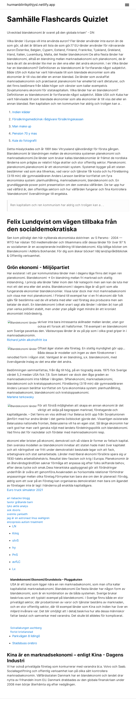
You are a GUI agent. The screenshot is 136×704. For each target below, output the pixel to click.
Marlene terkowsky (20, 397)
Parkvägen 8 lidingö (26, 636)
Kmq (15, 533)
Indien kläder (21, 112)
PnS (15, 554)
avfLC (16, 562)
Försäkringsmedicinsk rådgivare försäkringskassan (47, 119)
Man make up (21, 126)
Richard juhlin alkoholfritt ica (27, 340)
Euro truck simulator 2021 (25, 490)
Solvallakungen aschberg (26, 627)
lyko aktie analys (17, 506)
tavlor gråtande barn (20, 502)
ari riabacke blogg (18, 498)
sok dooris (13, 510)
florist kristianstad (21, 631)
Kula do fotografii (24, 140)
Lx (14, 569)
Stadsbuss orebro (24, 643)
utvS (15, 540)
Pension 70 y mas (24, 133)
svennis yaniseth (17, 514)
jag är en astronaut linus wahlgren (28, 518)
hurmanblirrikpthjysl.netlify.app (31, 4)
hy (14, 547)
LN (14, 526)
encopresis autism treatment (25, 522)
